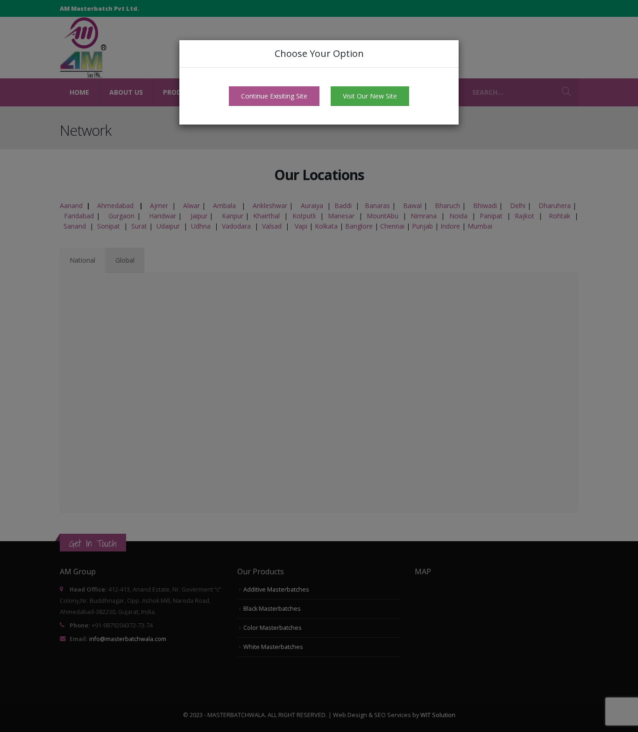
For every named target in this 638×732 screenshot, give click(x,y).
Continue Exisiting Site (274, 95)
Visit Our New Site (370, 95)
